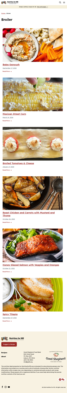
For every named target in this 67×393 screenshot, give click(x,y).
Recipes (4, 353)
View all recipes (41, 7)
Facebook (2, 387)
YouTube (9, 387)
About (3, 356)
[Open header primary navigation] (64, 2)
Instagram (6, 387)
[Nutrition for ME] (9, 2)
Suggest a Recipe (9, 344)
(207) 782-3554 (28, 360)
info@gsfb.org (28, 362)
